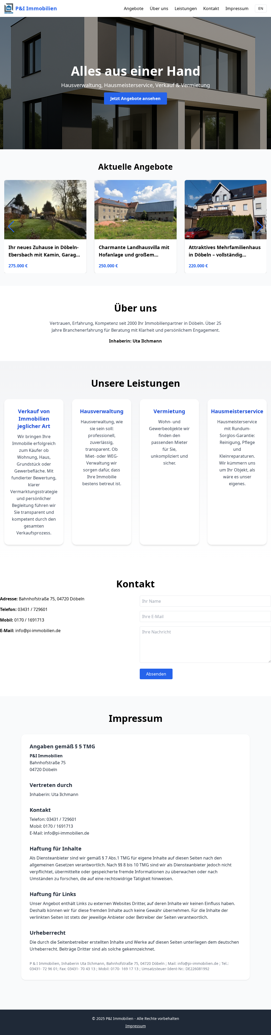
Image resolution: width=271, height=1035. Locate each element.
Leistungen (186, 8)
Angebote (133, 8)
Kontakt (211, 8)
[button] (260, 226)
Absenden (156, 674)
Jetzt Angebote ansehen (135, 98)
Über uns (159, 8)
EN (260, 8)
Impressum (237, 8)
